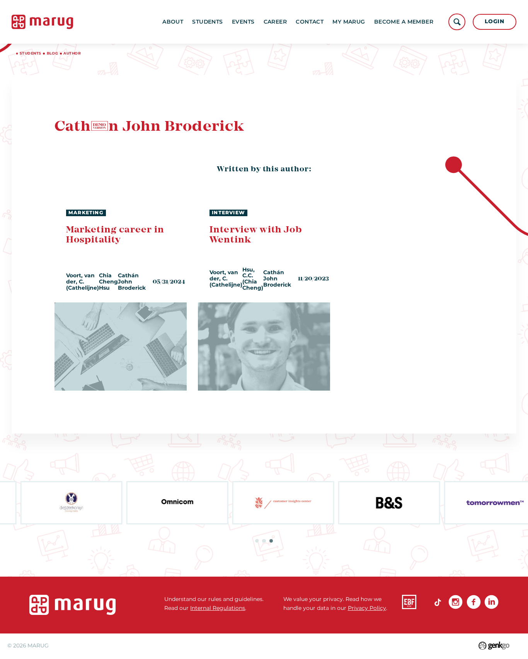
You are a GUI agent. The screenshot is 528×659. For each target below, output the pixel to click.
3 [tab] (271, 541)
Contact (310, 22)
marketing (86, 212)
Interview (228, 212)
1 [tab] (257, 541)
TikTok (438, 602)
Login (494, 21)
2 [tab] (264, 541)
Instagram (455, 602)
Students (207, 22)
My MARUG (348, 22)
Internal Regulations (217, 608)
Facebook (474, 602)
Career (275, 22)
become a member (403, 22)
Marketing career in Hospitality (115, 235)
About (172, 22)
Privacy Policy (367, 608)
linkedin (491, 602)
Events (243, 22)
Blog (52, 53)
